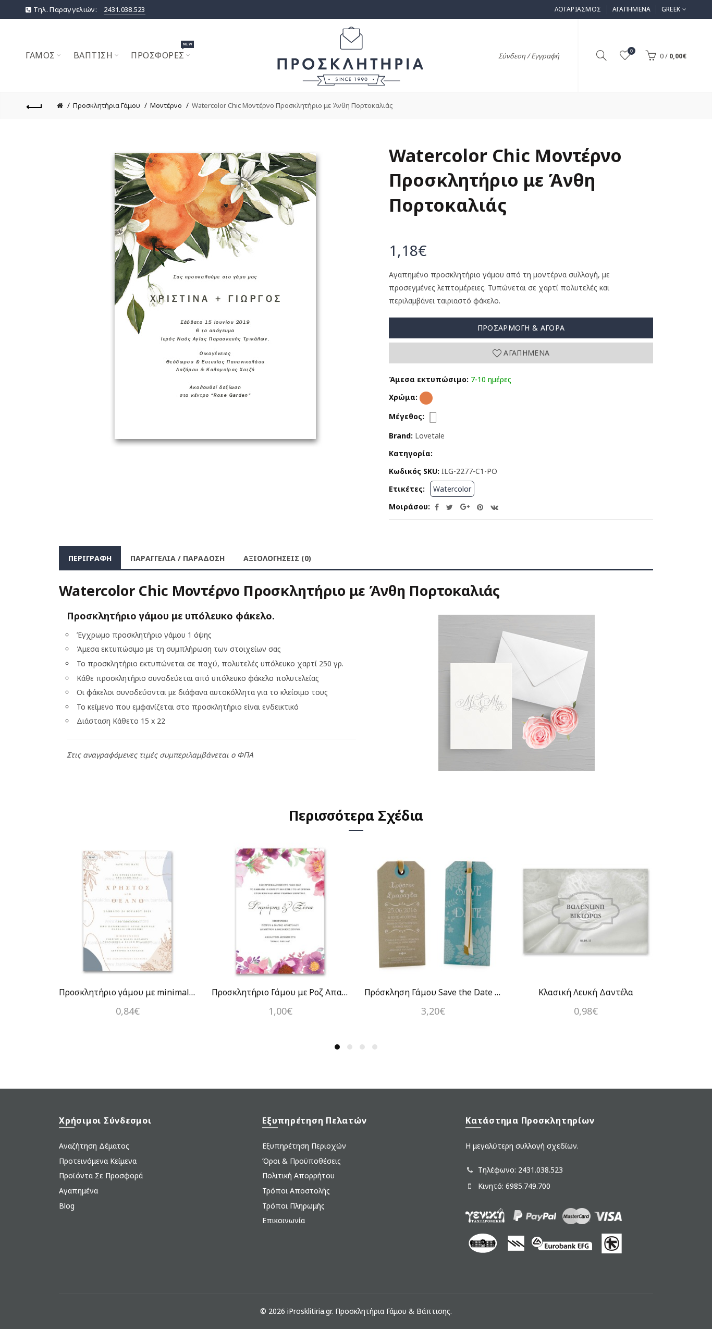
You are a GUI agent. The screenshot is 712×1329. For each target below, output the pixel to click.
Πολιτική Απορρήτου (298, 1175)
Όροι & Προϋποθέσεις (301, 1161)
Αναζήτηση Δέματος (94, 1146)
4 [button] (374, 1047)
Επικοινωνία (283, 1220)
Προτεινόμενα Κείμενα (98, 1161)
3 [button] (362, 1047)
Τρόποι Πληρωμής (293, 1206)
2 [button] (349, 1047)
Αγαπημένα (525, 353)
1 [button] (337, 1047)
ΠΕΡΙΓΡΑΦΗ (90, 558)
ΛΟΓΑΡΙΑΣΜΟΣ (578, 9)
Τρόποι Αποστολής (296, 1191)
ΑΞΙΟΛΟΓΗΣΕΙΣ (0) (277, 558)
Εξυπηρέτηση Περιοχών (304, 1146)
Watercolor (452, 489)
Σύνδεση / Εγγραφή (528, 55)
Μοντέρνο (166, 105)
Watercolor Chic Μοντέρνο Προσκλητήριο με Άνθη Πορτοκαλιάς (292, 105)
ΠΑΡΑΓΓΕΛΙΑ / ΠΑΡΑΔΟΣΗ (177, 558)
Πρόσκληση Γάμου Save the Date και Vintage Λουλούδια (432, 992)
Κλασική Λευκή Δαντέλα (585, 992)
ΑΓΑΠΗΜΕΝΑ (631, 9)
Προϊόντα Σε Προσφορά (101, 1175)
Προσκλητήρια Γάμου (106, 105)
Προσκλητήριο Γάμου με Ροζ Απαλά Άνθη (280, 992)
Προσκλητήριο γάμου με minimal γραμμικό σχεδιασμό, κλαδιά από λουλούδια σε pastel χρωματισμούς (127, 992)
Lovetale (430, 436)
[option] (127, 936)
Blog (67, 1206)
